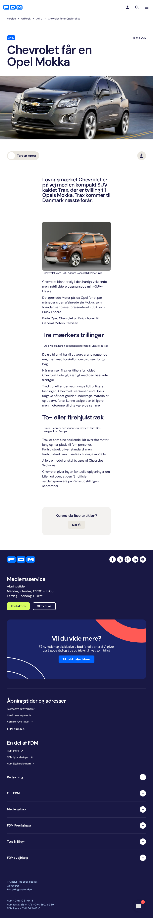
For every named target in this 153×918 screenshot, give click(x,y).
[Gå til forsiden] (13, 7)
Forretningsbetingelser (19, 889)
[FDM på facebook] (112, 559)
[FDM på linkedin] (135, 559)
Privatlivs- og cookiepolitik (22, 881)
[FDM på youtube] (143, 559)
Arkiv (39, 18)
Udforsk (25, 18)
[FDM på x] (120, 559)
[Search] (137, 7)
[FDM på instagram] (128, 559)
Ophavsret (13, 885)
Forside (11, 18)
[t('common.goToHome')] (21, 559)
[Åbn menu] (146, 7)
